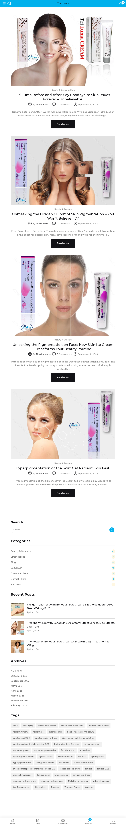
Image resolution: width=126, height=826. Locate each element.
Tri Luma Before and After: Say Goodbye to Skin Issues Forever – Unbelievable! (63, 97)
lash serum (64, 763)
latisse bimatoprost (83, 763)
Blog (72, 90)
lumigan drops (61, 775)
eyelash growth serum (23, 756)
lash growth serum (45, 763)
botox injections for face (66, 744)
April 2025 (16, 671)
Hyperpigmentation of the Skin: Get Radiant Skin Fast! (63, 468)
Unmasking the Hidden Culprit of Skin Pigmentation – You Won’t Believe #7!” (63, 216)
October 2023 (19, 676)
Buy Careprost (68, 750)
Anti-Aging (28, 726)
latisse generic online (70, 769)
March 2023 (17, 695)
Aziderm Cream (20, 732)
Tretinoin (55, 787)
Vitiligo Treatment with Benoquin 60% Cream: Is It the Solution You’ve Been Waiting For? (70, 606)
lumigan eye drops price (24, 781)
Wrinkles (89, 787)
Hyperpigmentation (22, 763)
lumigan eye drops (81, 775)
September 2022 (20, 700)
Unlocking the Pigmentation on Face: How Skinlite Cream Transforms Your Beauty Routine (63, 347)
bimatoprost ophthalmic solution (78, 738)
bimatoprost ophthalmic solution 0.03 (31, 744)
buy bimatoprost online (45, 750)
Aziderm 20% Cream (99, 726)
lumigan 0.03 (103, 769)
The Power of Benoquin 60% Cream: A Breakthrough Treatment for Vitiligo (68, 643)
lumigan (88, 769)
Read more (63, 124)
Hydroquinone (97, 756)
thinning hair (40, 787)
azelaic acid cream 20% (72, 726)
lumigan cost (43, 775)
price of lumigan (101, 781)
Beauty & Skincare (60, 90)
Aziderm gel (38, 732)
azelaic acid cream (47, 726)
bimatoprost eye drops (46, 738)
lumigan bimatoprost (22, 775)
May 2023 (16, 686)
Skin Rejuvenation (21, 787)
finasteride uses (65, 756)
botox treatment (92, 744)
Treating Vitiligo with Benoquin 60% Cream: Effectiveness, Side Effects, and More (71, 625)
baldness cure (55, 732)
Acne (15, 726)
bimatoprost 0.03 (21, 738)
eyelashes (85, 750)
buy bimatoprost (21, 750)
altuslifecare (42, 104)
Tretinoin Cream (72, 787)
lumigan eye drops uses (52, 781)
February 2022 (19, 705)
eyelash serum (46, 756)
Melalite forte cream (78, 781)
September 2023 (20, 681)
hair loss (82, 756)
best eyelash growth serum (80, 732)
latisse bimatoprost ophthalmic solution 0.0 (34, 769)
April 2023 (16, 691)
